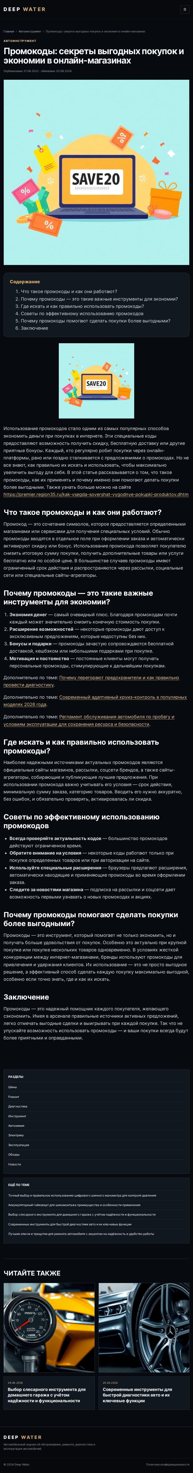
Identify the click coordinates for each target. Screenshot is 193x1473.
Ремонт (13, 1097)
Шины (12, 1087)
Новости (14, 1164)
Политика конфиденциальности (167, 1464)
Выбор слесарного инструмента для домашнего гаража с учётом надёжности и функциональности (82, 1214)
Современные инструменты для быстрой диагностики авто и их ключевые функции (69, 1224)
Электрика (16, 1135)
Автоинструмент (30, 31)
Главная (9, 31)
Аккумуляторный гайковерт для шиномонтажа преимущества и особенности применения (74, 1205)
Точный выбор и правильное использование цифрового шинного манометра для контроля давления (82, 1195)
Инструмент (17, 1116)
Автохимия (16, 1126)
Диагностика (17, 1106)
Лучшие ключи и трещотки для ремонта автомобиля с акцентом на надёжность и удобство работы (81, 1234)
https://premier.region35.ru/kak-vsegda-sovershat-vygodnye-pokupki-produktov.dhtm (96, 494)
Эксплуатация (18, 1145)
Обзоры (14, 1154)
